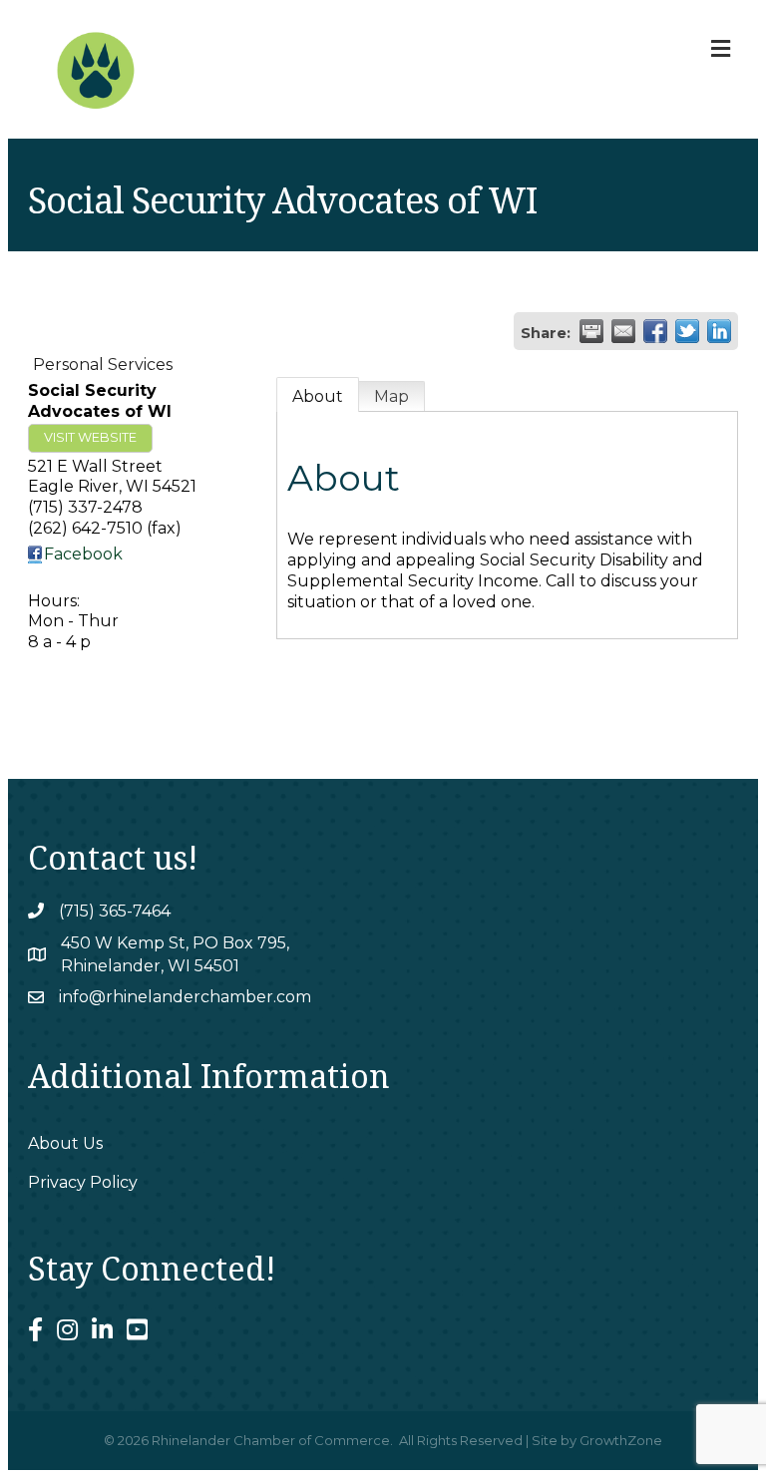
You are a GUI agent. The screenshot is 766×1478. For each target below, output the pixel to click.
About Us (65, 1143)
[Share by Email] (623, 331)
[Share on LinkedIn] (719, 331)
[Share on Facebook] (655, 331)
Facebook (83, 554)
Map (391, 396)
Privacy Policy (83, 1182)
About (317, 396)
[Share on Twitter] (687, 331)
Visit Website (90, 437)
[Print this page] (591, 331)
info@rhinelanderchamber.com (185, 996)
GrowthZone (620, 1440)
